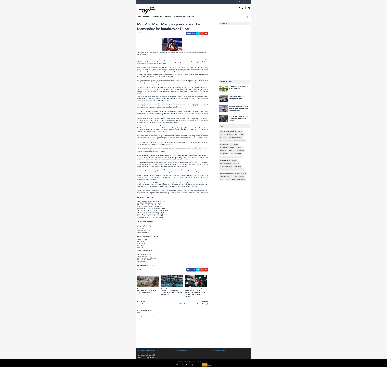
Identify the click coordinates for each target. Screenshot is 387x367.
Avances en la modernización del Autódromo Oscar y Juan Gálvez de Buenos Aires (146, 290)
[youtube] (246, 8)
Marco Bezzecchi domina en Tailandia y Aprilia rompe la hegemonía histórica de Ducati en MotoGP (171, 291)
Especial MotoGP (239, 141)
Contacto (190, 17)
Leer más (209, 365)
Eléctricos (223, 137)
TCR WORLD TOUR (239, 176)
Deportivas (157, 17)
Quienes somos (179, 17)
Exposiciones (224, 144)
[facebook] (239, 8)
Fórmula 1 (232, 150)
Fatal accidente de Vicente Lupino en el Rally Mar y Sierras (238, 118)
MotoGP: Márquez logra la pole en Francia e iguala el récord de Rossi (238, 108)
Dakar (241, 134)
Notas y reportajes (226, 166)
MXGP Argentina (225, 160)
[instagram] (249, 8)
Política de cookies (219, 350)
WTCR (227, 179)
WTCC (221, 179)
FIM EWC (239, 147)
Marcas (234, 160)
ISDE (232, 153)
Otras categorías (225, 170)
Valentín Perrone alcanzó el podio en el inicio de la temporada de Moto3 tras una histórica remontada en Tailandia (195, 292)
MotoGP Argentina (226, 163)
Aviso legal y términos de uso (146, 350)
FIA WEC (232, 147)
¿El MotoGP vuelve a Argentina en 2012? (236, 98)
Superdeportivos (240, 173)
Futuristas (223, 150)
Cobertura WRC (232, 134)
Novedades (237, 166)
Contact (245, 2)
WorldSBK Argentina (238, 179)
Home (231, 2)
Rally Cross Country (226, 173)
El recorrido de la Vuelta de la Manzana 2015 (238, 88)
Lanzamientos (236, 157)
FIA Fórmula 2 (234, 144)
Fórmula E (240, 150)
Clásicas (222, 134)
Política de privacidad (181, 350)
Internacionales (225, 157)
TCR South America (225, 176)
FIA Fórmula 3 (224, 147)
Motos (236, 163)
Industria (146, 17)
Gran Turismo (224, 153)
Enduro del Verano (226, 141)
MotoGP (139, 271)
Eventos (168, 17)
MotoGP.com (150, 265)
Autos (240, 131)
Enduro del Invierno (235, 137)
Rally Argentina (238, 170)
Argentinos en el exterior (228, 131)
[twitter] (242, 8)
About (238, 2)
